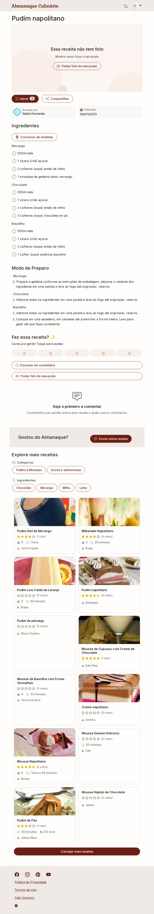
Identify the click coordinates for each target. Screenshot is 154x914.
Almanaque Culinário (35, 6)
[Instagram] (27, 874)
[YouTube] (48, 874)
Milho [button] (66, 488)
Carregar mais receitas (77, 851)
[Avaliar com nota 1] (24, 353)
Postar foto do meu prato (79, 66)
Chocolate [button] (23, 488)
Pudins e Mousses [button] (29, 470)
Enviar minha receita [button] (113, 439)
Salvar (26, 99)
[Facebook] (17, 874)
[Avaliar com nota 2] (50, 353)
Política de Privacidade (31, 882)
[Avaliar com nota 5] (129, 353)
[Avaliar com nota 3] (77, 353)
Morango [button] (46, 488)
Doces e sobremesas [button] (66, 470)
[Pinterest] (38, 874)
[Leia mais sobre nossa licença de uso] (16, 905)
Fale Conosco (24, 898)
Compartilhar (60, 99)
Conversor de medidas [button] (36, 137)
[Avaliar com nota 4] (103, 353)
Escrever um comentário (37, 365)
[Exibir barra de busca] (126, 6)
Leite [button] (83, 488)
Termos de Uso (26, 890)
